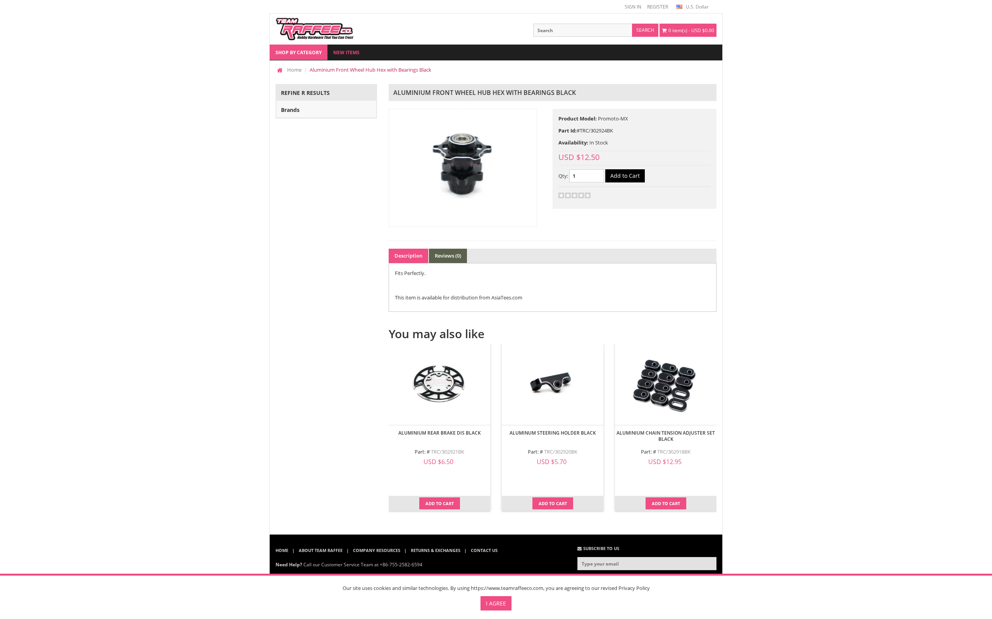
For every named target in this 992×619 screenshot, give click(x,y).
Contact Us (484, 550)
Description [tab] (408, 255)
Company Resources (376, 550)
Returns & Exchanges (435, 550)
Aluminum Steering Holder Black (553, 433)
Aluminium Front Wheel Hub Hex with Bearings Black (370, 69)
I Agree (496, 603)
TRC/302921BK (447, 451)
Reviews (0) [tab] (448, 255)
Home (294, 69)
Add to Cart (439, 503)
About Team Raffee (321, 550)
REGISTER (657, 6)
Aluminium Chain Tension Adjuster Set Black (666, 436)
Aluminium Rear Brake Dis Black (439, 433)
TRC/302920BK (560, 451)
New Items (346, 52)
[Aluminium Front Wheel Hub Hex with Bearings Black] (463, 168)
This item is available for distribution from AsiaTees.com (458, 297)
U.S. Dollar (697, 6)
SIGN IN (633, 6)
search (645, 30)
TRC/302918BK (674, 451)
